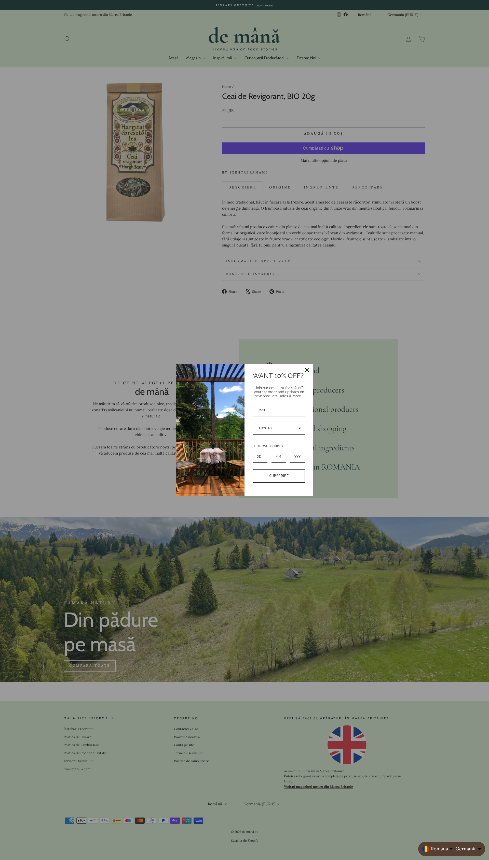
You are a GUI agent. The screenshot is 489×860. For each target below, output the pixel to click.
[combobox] (279, 428)
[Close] (307, 370)
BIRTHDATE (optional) (268, 446)
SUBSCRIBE (279, 475)
